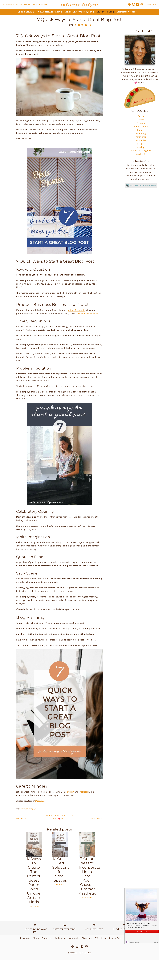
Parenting (141, 133)
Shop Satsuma (27, 12)
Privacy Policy (116, 938)
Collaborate (60, 938)
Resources (25, 938)
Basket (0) (151, 4)
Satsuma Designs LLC (82, 953)
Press (104, 938)
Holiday (141, 130)
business (24, 809)
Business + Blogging (141, 150)
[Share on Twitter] (82, 25)
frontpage (32, 809)
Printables (141, 140)
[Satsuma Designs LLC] (79, 1)
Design (140, 119)
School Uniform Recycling (79, 12)
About (36, 938)
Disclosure (87, 938)
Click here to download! (87, 313)
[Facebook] (137, 4)
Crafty (141, 116)
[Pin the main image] (75, 25)
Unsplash (40, 801)
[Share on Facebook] (79, 25)
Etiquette (140, 123)
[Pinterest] (129, 4)
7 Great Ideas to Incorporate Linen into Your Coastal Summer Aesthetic (89, 876)
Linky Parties (141, 154)
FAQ (97, 938)
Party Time (141, 137)
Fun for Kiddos (141, 126)
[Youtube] (142, 4)
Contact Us (47, 938)
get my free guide (76, 310)
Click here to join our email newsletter (20, 5)
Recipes (141, 144)
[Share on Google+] (86, 25)
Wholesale (74, 938)
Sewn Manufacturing (50, 12)
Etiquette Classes (127, 12)
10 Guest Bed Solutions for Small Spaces (60, 869)
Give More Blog (105, 12)
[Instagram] (133, 4)
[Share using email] (91, 25)
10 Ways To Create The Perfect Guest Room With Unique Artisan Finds (34, 880)
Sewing (140, 147)
